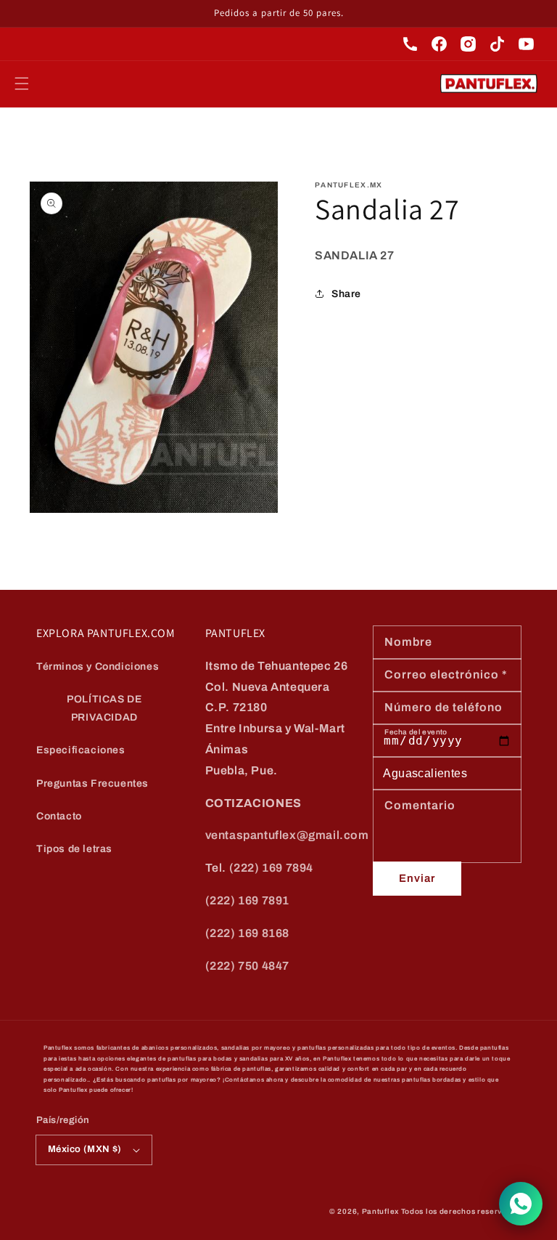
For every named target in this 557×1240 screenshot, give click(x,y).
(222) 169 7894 (271, 868)
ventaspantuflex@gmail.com (287, 835)
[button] (22, 84)
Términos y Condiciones (97, 666)
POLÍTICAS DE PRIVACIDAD (104, 708)
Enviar (417, 878)
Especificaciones (80, 750)
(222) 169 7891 (247, 900)
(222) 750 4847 (247, 966)
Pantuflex (380, 1211)
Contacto (59, 816)
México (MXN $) (85, 1149)
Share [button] (346, 293)
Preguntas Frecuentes (92, 783)
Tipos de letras (74, 848)
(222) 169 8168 (247, 933)
